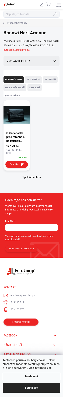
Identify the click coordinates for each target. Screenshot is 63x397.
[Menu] (58, 4)
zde (49, 368)
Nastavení (31, 376)
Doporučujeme (13, 79)
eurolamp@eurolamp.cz (17, 49)
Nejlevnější (33, 79)
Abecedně (34, 87)
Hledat (55, 14)
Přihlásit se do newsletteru (21, 248)
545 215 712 (17, 302)
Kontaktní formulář (21, 322)
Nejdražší (50, 79)
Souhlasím (31, 387)
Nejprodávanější (15, 87)
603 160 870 (17, 309)
